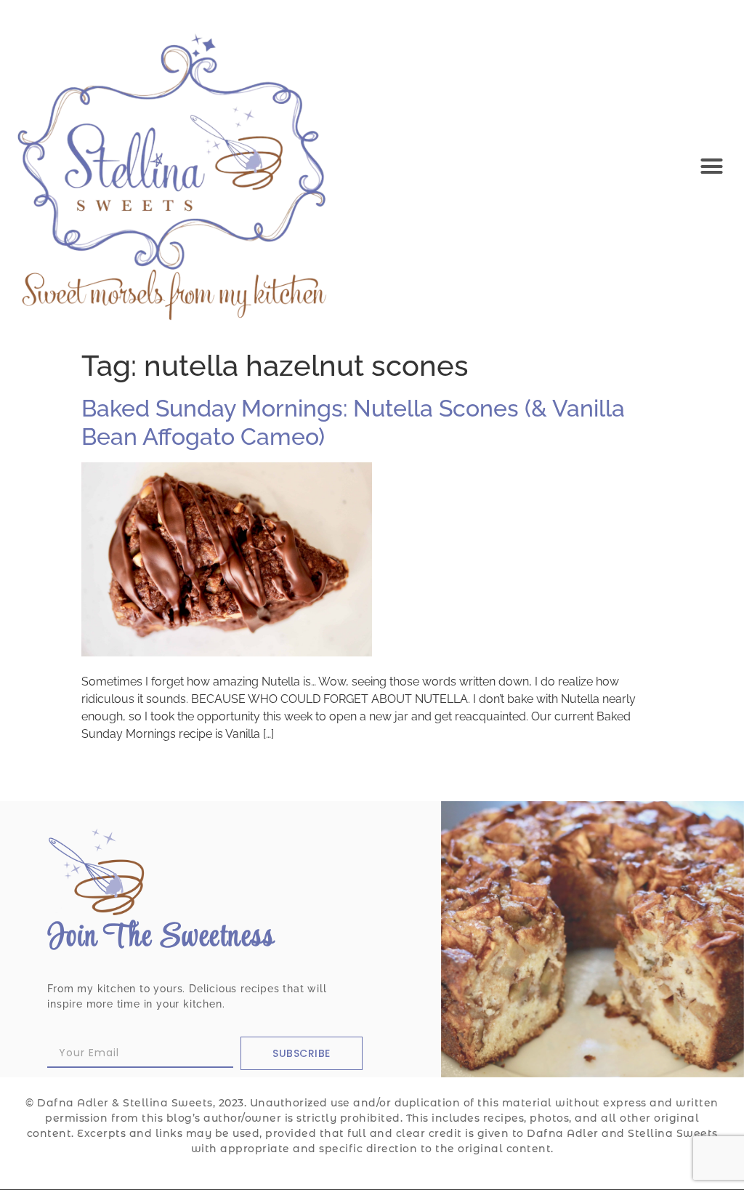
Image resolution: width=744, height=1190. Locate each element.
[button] (711, 166)
